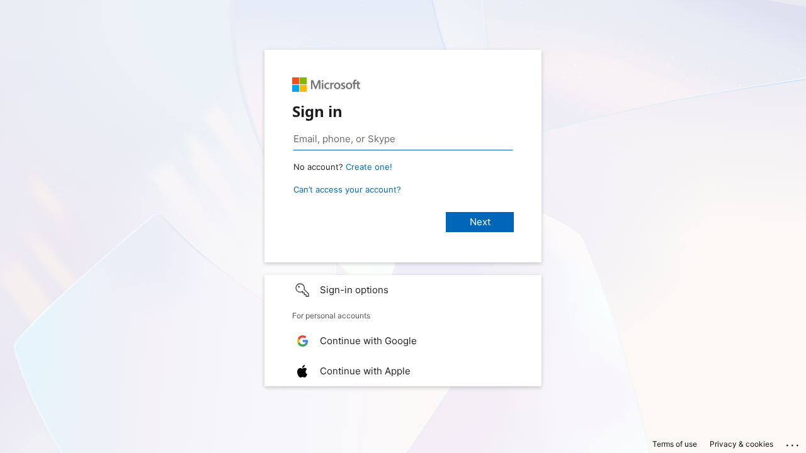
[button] (403, 290)
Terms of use (674, 444)
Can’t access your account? (347, 189)
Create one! (369, 167)
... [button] (793, 442)
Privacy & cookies (741, 444)
